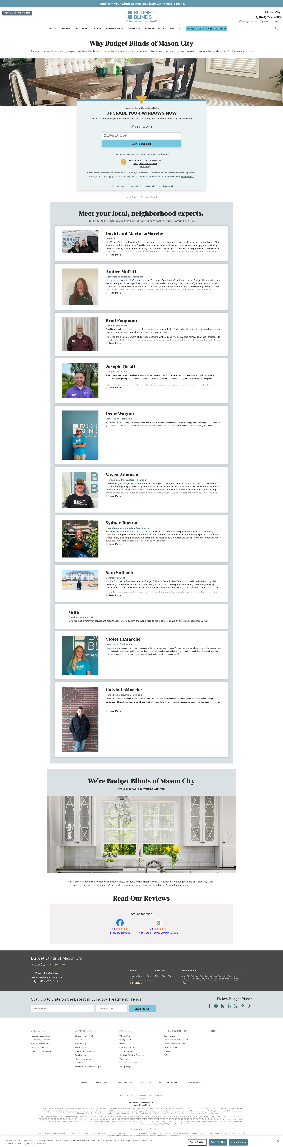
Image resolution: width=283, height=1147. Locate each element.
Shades (66, 28)
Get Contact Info (270, 22)
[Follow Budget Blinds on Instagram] (216, 1006)
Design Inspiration (171, 1047)
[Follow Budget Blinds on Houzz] (223, 1006)
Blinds (52, 28)
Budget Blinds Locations (41, 1043)
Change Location (57, 965)
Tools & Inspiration (175, 1031)
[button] (248, 21)
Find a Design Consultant (41, 1040)
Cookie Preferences (194, 1082)
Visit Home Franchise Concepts (88, 1066)
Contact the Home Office (41, 1051)
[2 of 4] (140, 869)
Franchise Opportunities (17, 13)
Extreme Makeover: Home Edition (177, 1040)
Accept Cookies (238, 1142)
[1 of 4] (137, 869)
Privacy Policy (187, 176)
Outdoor (134, 28)
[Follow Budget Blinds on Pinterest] (242, 1006)
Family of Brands (85, 1031)
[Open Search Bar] (276, 28)
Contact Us (38, 1031)
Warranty (123, 1059)
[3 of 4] (143, 869)
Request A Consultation (41, 1036)
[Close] (278, 1141)
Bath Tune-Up (81, 1043)
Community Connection (140, 197)
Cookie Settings (197, 1142)
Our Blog (213, 1031)
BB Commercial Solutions (86, 1036)
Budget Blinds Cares (127, 1047)
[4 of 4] (145, 869)
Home (128, 197)
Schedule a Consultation (206, 29)
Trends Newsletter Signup (174, 1043)
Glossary (167, 1051)
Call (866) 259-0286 (39, 1047)
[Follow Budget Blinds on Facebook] (209, 1006)
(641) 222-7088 (270, 17)
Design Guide (169, 1036)
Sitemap (84, 1082)
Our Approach (125, 1040)
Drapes (97, 28)
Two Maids (79, 1063)
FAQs (166, 1055)
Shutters (81, 28)
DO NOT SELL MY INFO (168, 1082)
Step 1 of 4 (143, 127)
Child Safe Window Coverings (131, 1055)
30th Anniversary (126, 1051)
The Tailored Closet (83, 1059)
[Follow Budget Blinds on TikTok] (249, 1006)
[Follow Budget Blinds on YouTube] (229, 1006)
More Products (154, 28)
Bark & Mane (80, 1040)
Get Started (141, 144)
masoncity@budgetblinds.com (46, 977)
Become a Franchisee (128, 1063)
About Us (174, 28)
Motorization (114, 28)
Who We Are (124, 1036)
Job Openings (125, 1066)
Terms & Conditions (124, 1082)
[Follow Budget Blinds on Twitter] (236, 1006)
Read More (115, 254)
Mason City (273, 12)
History (122, 1043)
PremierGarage (81, 1055)
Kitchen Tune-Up (82, 1047)
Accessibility (145, 1082)
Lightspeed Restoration (85, 1051)
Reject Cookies (218, 1142)
